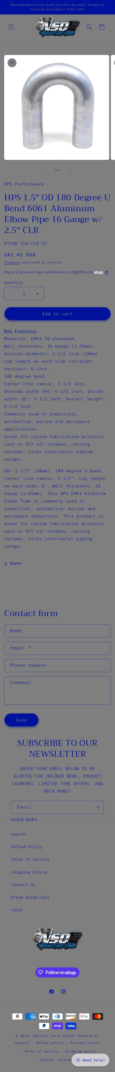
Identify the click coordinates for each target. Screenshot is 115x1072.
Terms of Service (30, 859)
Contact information (60, 1060)
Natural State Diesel (54, 1036)
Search (18, 834)
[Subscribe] (97, 807)
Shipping (11, 262)
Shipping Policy (29, 872)
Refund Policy (26, 847)
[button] (11, 27)
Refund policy (50, 1043)
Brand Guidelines (30, 897)
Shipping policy (81, 1051)
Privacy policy (85, 1043)
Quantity (13, 282)
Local (17, 910)
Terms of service (41, 1051)
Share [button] (16, 563)
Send (21, 720)
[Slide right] (70, 170)
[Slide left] (45, 170)
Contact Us (23, 885)
